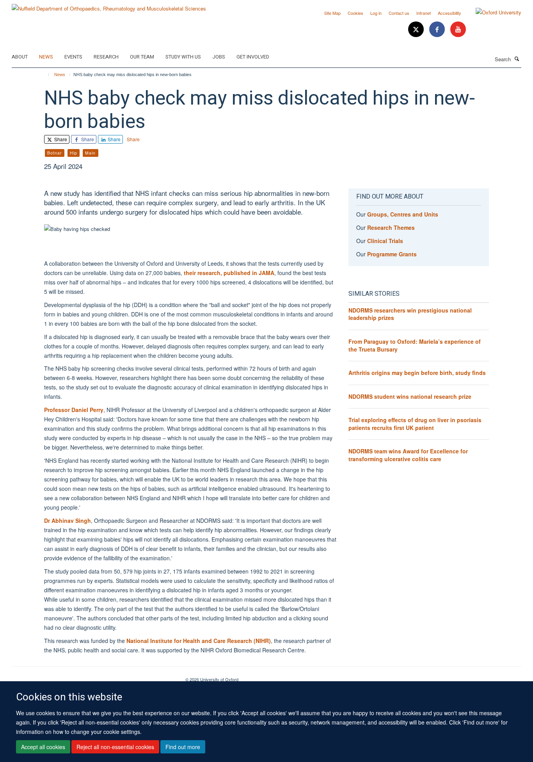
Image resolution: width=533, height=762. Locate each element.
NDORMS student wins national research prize (409, 396)
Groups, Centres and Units (402, 214)
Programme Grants (392, 254)
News (46, 56)
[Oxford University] (492, 12)
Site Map (332, 13)
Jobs (218, 56)
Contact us (399, 13)
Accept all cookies (43, 747)
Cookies (355, 13)
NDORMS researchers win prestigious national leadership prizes (410, 314)
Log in (376, 13)
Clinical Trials (385, 241)
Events (73, 56)
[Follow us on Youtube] (458, 29)
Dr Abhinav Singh (67, 520)
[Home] (45, 74)
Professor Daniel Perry (73, 410)
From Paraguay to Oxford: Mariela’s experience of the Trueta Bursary (414, 345)
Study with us (183, 56)
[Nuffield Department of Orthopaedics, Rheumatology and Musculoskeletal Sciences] (109, 5)
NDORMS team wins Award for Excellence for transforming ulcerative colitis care (408, 455)
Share (60, 139)
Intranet (423, 13)
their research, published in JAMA (229, 273)
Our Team (142, 56)
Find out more (182, 747)
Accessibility (449, 13)
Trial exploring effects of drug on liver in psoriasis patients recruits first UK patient (414, 424)
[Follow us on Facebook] (437, 29)
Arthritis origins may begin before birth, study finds (417, 373)
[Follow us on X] (416, 29)
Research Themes (391, 227)
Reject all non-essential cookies (115, 747)
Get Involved (252, 56)
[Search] (517, 58)
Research (106, 56)
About (20, 56)
